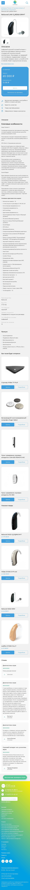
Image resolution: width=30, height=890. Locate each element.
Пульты (3, 816)
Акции (3, 857)
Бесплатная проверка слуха (15, 777)
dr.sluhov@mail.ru (5, 801)
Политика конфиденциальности (9, 867)
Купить (15, 88)
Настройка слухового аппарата (9, 833)
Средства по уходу (6, 813)
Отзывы (3, 847)
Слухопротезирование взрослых (10, 826)
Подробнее (21, 387)
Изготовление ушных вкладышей (10, 829)
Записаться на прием (9, 799)
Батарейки (4, 815)
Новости (4, 855)
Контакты (3, 849)
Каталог (3, 807)
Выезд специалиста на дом (8, 836)
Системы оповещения (7, 818)
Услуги (3, 821)
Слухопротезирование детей (9, 827)
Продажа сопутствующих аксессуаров (12, 835)
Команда (3, 844)
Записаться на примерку (15, 92)
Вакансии (3, 846)
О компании (4, 842)
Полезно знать (5, 853)
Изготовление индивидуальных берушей (12, 831)
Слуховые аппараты (6, 809)
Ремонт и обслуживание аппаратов (10, 838)
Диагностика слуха (6, 824)
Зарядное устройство (7, 811)
